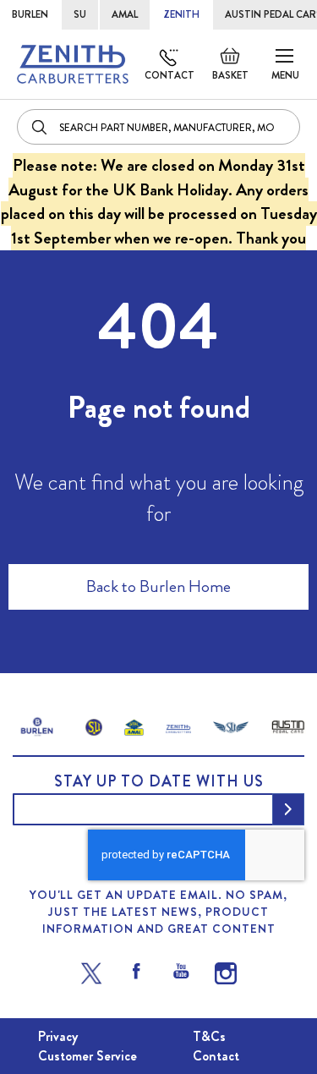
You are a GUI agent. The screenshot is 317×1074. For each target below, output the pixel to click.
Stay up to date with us (159, 781)
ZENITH (181, 14)
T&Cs (209, 1036)
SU (80, 14)
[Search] (40, 126)
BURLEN (30, 14)
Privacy (58, 1036)
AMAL (125, 14)
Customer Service (87, 1056)
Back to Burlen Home (158, 586)
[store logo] (72, 64)
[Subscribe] (288, 809)
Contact (169, 75)
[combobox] (158, 127)
